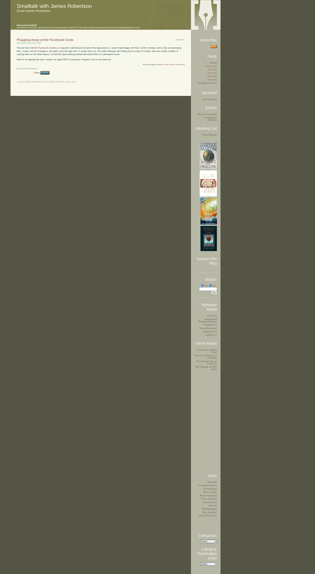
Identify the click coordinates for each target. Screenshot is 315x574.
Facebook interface (48, 48)
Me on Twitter (210, 492)
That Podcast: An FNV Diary (206, 368)
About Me (212, 482)
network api (180, 64)
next (68, 81)
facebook (159, 64)
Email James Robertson (34, 10)
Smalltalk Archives (207, 83)
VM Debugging (209, 509)
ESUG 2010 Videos (207, 515)
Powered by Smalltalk (27, 25)
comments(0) (23, 81)
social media (169, 64)
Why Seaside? (209, 512)
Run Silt (213, 505)
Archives (212, 79)
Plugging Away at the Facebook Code (45, 40)
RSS (214, 46)
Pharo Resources (208, 328)
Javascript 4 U (210, 331)
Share (37, 72)
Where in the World (207, 114)
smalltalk (180, 39)
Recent (213, 63)
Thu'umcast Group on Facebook (206, 356)
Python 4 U (211, 335)
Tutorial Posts (210, 502)
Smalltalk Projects (207, 485)
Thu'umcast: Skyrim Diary (207, 351)
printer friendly (56, 81)
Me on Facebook (208, 495)
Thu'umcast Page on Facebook (206, 362)
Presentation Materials (210, 118)
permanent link (39, 81)
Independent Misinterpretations (208, 320)
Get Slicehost (210, 99)
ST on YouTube (209, 499)
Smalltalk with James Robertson (54, 6)
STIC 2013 (212, 316)
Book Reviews (210, 135)
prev (74, 81)
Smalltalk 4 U (210, 325)
